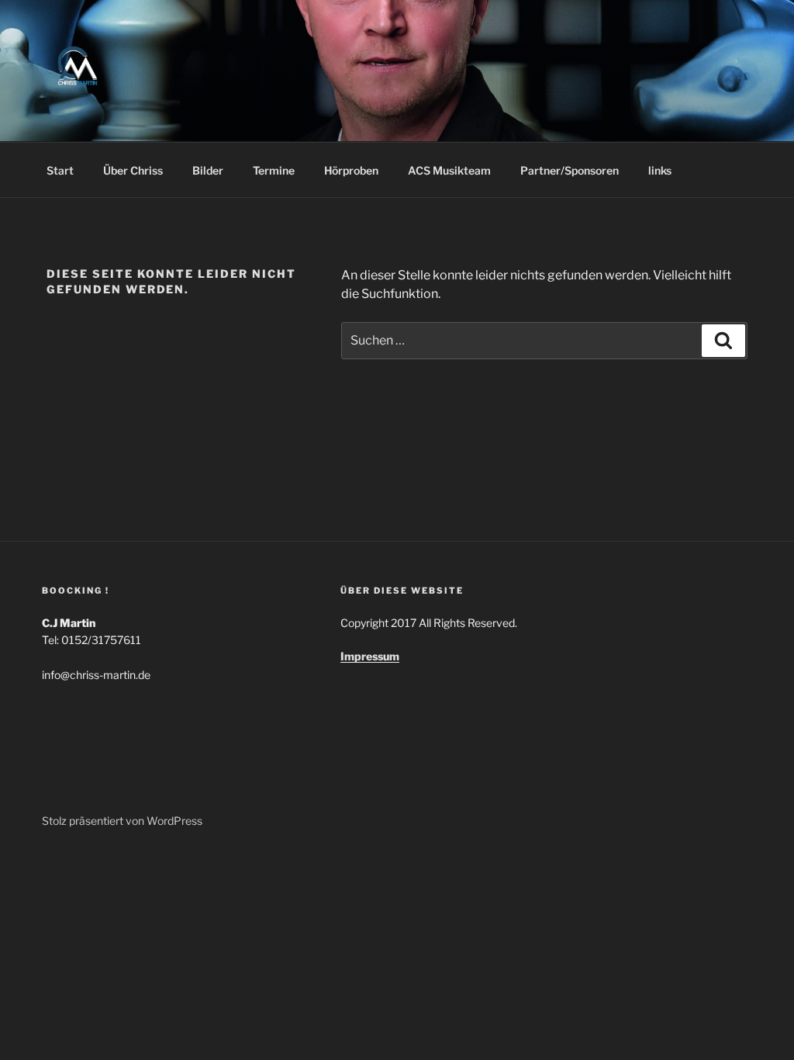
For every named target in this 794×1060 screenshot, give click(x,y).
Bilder (207, 170)
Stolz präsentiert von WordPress (122, 820)
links (659, 170)
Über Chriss (133, 170)
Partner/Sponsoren (569, 170)
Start (60, 170)
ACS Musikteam (449, 170)
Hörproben (351, 170)
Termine (274, 170)
